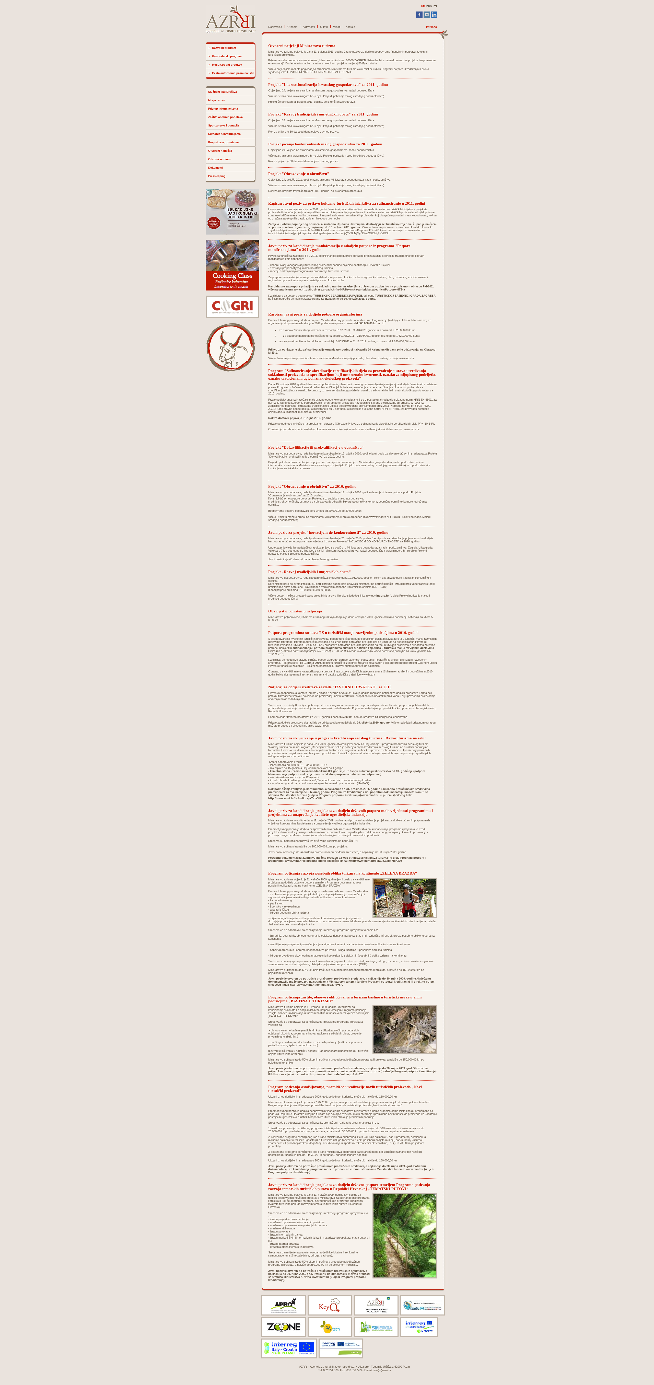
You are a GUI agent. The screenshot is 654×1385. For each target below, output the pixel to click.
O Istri (324, 26)
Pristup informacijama (223, 108)
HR (423, 6)
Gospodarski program (227, 56)
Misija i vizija (216, 100)
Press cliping (217, 176)
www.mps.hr (406, 358)
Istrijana (431, 26)
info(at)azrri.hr (382, 1370)
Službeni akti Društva (222, 91)
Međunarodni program (227, 64)
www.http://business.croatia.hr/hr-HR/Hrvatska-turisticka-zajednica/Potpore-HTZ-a (349, 289)
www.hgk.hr (322, 725)
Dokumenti (215, 167)
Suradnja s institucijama (224, 133)
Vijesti (336, 26)
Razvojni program (224, 47)
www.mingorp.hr (303, 96)
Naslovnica (275, 26)
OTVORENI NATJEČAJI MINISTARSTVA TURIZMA (319, 72)
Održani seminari (219, 159)
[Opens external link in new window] (423, 1169)
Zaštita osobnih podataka (225, 117)
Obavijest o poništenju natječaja (295, 611)
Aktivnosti (309, 26)
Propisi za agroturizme (223, 142)
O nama (292, 26)
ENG (429, 6)
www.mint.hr (364, 69)
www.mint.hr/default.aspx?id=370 (379, 860)
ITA (435, 6)
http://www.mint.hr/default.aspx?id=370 (295, 798)
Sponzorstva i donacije (223, 125)
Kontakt (350, 26)
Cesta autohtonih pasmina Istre (233, 73)
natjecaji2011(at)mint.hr (362, 63)
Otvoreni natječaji (220, 150)
